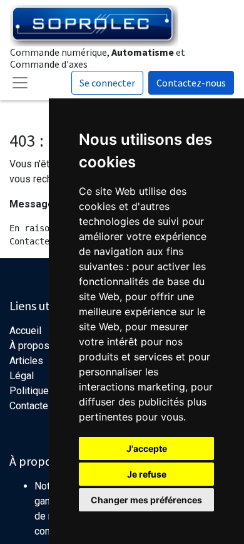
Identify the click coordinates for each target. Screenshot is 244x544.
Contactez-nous (191, 82)
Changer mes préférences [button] (146, 499)
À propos (29, 346)
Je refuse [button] (146, 474)
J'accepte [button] (146, 448)
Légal (21, 376)
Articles (26, 361)
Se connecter (107, 82)
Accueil (25, 331)
